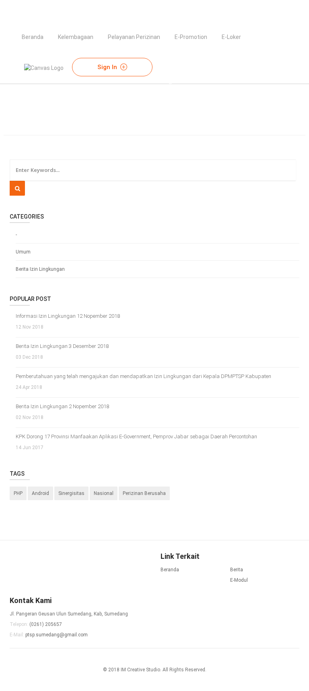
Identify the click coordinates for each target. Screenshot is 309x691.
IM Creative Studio (140, 670)
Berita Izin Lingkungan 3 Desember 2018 (62, 346)
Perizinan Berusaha (144, 493)
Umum (23, 252)
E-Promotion (191, 37)
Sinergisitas (71, 493)
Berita (236, 569)
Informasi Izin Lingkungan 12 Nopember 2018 (68, 316)
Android (40, 493)
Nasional (103, 493)
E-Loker (231, 37)
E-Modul (239, 580)
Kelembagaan (75, 37)
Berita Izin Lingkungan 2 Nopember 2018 (62, 406)
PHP (18, 493)
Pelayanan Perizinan (134, 37)
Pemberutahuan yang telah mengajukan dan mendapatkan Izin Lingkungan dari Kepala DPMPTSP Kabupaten (143, 376)
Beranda (32, 37)
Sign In (108, 67)
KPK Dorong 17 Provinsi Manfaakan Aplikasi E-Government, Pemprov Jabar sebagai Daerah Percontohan (136, 436)
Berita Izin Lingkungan (40, 269)
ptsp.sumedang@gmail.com (56, 635)
